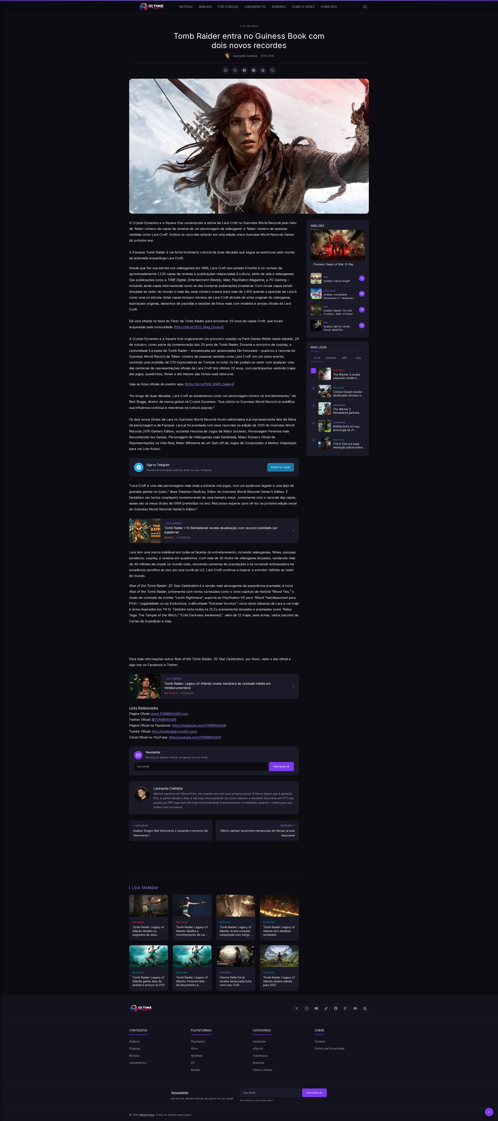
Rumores (279, 6)
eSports (258, 1048)
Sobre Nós (329, 6)
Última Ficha (146, 1114)
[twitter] (297, 1008)
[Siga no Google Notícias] (263, 70)
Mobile (195, 1070)
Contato (320, 1041)
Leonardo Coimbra (245, 55)
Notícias (186, 6)
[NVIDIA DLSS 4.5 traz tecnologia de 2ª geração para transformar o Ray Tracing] (324, 426)
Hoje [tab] (317, 357)
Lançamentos (255, 6)
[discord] (355, 1008)
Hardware (259, 1041)
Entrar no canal (280, 467)
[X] (235, 70)
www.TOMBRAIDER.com (169, 714)
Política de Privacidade (330, 1048)
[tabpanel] (338, 408)
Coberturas (260, 1055)
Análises (205, 6)
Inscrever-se (281, 766)
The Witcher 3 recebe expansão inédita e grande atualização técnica (346, 376)
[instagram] (306, 1008)
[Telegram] (253, 70)
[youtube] (316, 1008)
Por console (228, 6)
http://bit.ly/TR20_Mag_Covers (198, 327)
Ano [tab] (358, 357)
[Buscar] (365, 7)
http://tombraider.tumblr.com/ (174, 731)
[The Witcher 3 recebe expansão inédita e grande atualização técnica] (324, 374)
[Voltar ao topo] (489, 1112)
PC (193, 1062)
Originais (134, 1048)
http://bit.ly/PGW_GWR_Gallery (209, 384)
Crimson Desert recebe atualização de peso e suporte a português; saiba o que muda (347, 393)
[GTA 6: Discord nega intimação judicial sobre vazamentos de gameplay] (324, 443)
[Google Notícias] (365, 1008)
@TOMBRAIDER (164, 719)
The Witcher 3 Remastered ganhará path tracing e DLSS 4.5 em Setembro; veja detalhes (347, 411)
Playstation (198, 1041)
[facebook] (336, 1008)
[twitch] (345, 1008)
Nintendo (197, 1055)
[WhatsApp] (225, 70)
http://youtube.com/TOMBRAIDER (195, 737)
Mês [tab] (344, 357)
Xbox (194, 1048)
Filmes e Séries (303, 6)
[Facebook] (244, 70)
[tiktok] (326, 1008)
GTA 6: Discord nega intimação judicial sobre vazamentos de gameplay (348, 445)
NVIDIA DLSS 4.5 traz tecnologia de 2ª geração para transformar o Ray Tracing (346, 428)
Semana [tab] (330, 357)
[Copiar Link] (272, 70)
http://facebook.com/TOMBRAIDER (199, 725)
